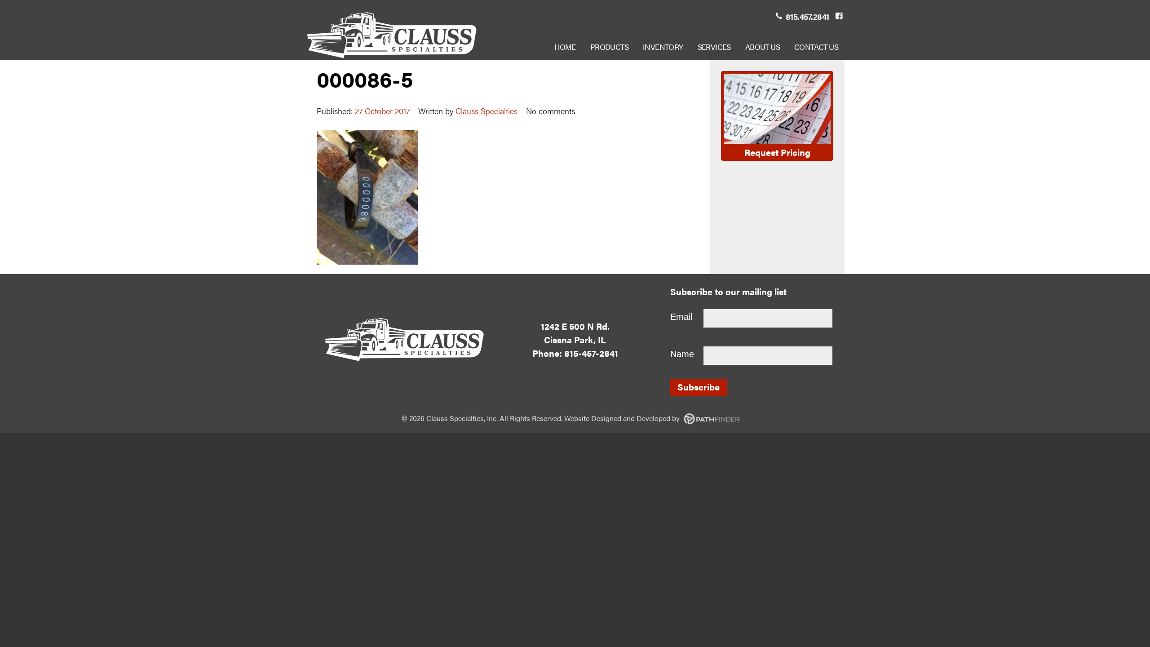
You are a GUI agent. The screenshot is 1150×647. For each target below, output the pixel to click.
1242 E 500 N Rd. (575, 325)
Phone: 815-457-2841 (575, 352)
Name (682, 354)
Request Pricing (777, 152)
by (636, 418)
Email (681, 317)
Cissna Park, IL (575, 339)
